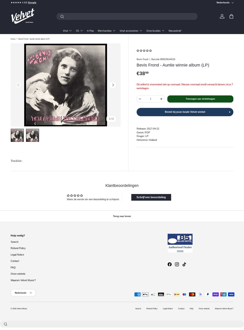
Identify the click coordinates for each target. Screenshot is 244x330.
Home (13, 39)
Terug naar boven (122, 216)
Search (14, 241)
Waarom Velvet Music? (23, 280)
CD (77, 31)
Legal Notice (17, 254)
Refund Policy (18, 248)
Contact (15, 261)
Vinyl (65, 31)
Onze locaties (153, 31)
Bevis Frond (142, 59)
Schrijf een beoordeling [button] (151, 197)
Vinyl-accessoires (129, 31)
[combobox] (127, 16)
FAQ (13, 267)
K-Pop (90, 31)
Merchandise (105, 31)
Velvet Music (22, 309)
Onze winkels (18, 273)
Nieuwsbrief (175, 31)
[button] (231, 16)
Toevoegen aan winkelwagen (200, 99)
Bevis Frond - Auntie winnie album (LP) (33, 39)
